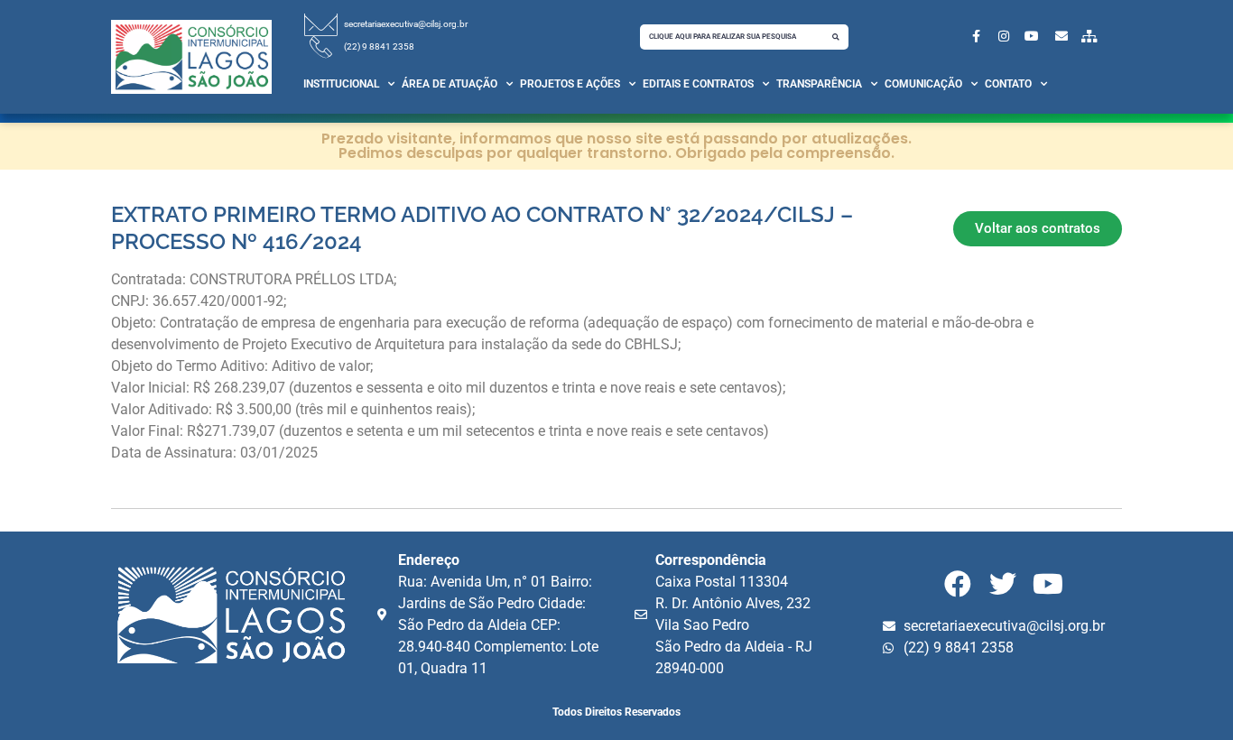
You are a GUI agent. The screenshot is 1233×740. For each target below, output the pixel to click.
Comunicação (923, 84)
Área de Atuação (449, 84)
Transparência (819, 84)
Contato (1008, 84)
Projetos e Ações (570, 84)
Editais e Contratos (698, 84)
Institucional (341, 84)
